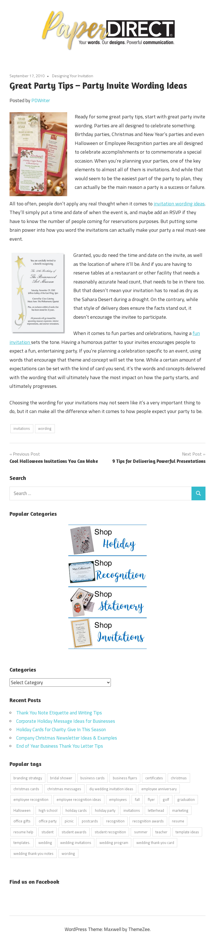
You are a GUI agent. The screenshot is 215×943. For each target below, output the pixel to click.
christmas (179, 778)
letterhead (156, 810)
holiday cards (76, 810)
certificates (154, 778)
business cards (92, 778)
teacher (161, 832)
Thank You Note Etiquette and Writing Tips (59, 712)
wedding (45, 842)
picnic (69, 821)
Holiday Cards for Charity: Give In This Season (61, 729)
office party (48, 821)
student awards (74, 832)
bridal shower (61, 778)
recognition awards (148, 821)
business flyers (125, 778)
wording (45, 428)
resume (178, 821)
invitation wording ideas (179, 203)
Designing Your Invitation (72, 76)
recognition (115, 821)
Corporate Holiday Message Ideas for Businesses (65, 721)
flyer (151, 799)
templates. (21, 842)
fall (137, 799)
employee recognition (30, 799)
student (47, 832)
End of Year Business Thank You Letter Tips (59, 746)
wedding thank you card (155, 842)
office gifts (22, 821)
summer (141, 832)
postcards (90, 821)
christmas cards (26, 789)
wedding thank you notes (33, 853)
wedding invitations (75, 842)
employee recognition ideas (79, 799)
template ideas (187, 832)
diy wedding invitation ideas (111, 789)
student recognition (110, 832)
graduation (186, 799)
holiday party (105, 810)
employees (118, 799)
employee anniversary (159, 789)
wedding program (113, 842)
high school (48, 810)
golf (166, 799)
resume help (23, 832)
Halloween (22, 810)
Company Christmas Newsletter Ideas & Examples (66, 738)
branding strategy (27, 778)
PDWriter (40, 100)
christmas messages (64, 789)
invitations (21, 428)
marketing (180, 810)
